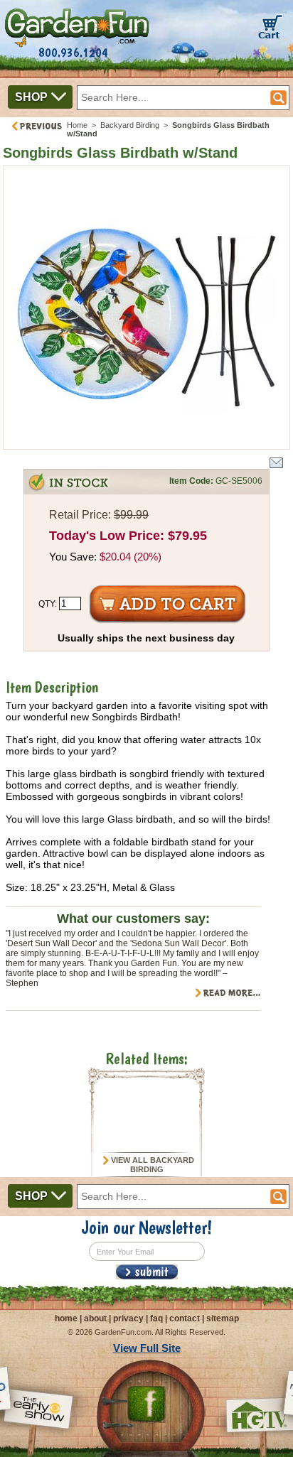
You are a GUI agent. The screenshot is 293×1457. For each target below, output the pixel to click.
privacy (128, 1318)
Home (77, 125)
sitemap (222, 1318)
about (95, 1318)
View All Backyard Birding (151, 1165)
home (66, 1318)
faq (156, 1318)
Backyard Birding (129, 125)
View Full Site (147, 1348)
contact (184, 1318)
